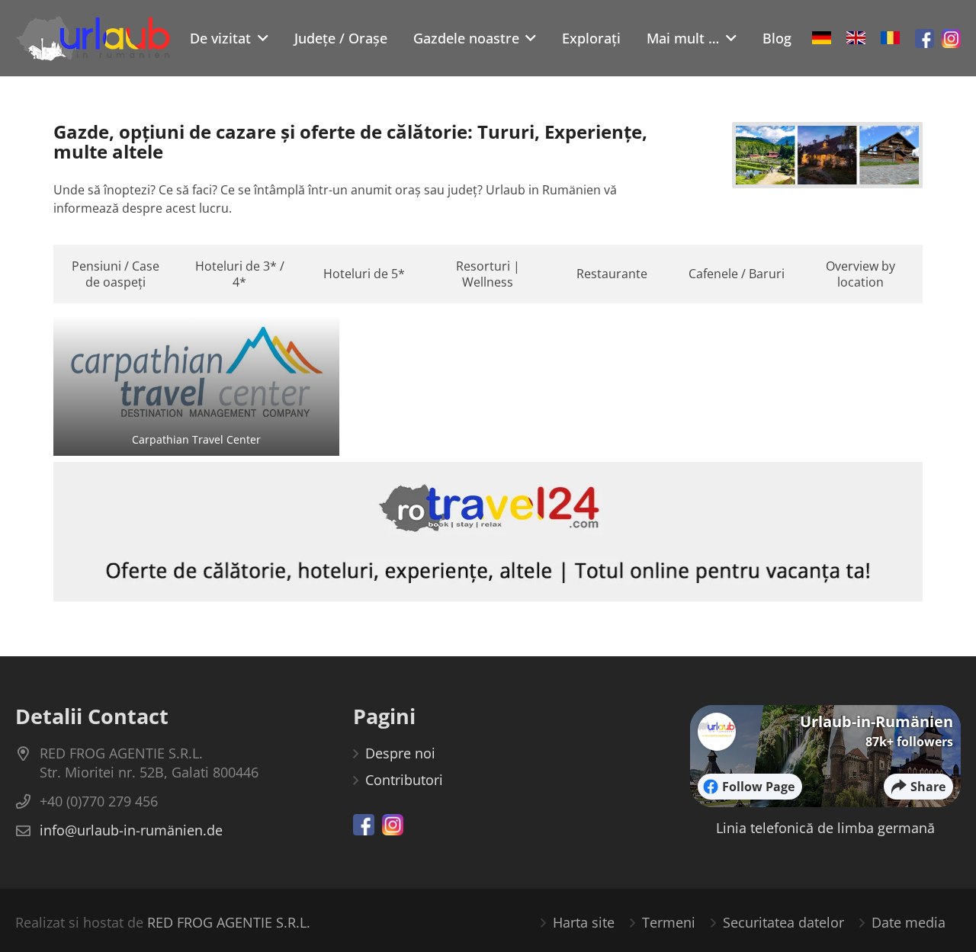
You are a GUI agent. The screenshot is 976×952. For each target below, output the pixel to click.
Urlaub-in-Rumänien (876, 721)
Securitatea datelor (783, 922)
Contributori (404, 780)
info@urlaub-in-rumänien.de (131, 830)
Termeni (668, 922)
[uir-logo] (93, 38)
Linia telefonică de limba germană (825, 828)
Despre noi (400, 753)
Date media (909, 922)
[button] (259, 38)
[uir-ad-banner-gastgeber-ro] (488, 531)
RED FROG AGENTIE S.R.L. (228, 922)
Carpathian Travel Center (196, 439)
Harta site (584, 922)
